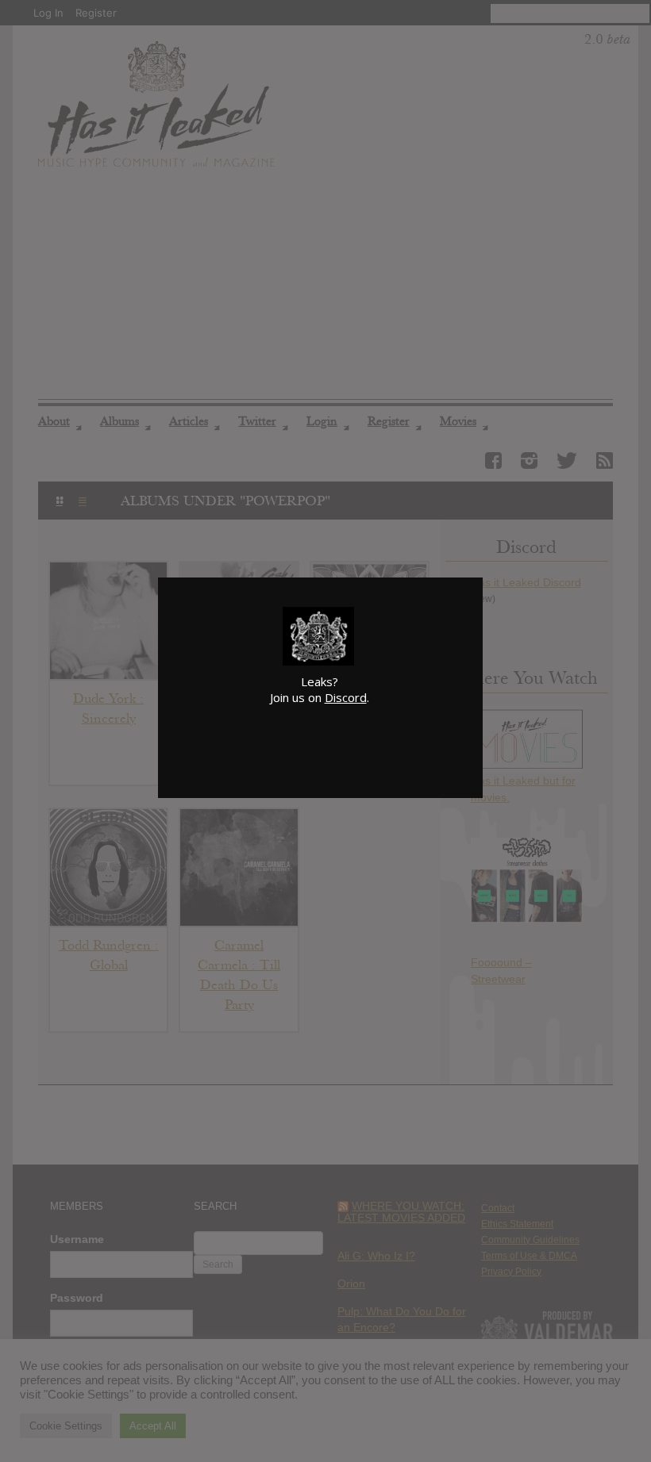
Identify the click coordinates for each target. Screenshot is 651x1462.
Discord (346, 697)
